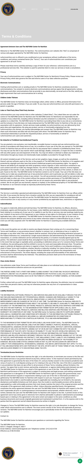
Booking (57, 9)
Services (46, 9)
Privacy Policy (25, 454)
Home (24, 9)
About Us (34, 9)
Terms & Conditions (35, 454)
